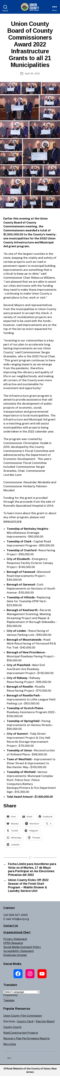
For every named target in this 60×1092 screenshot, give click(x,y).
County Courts (12, 1027)
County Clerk (25, 1021)
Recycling (9, 1044)
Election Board (45, 1021)
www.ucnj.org (12, 521)
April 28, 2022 (32, 73)
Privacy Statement (15, 939)
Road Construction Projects (20, 1032)
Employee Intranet (15, 955)
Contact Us (10, 925)
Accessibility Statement (18, 951)
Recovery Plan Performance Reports (26, 1038)
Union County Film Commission (22, 1015)
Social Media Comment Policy (22, 947)
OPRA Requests (13, 943)
